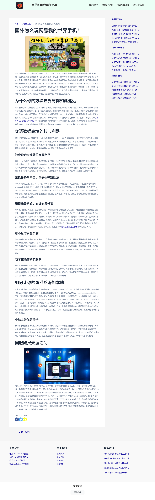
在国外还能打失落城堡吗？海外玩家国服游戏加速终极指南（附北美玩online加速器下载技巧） (125, 98)
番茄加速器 (77, 492)
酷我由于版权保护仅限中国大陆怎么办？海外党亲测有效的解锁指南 (125, 34)
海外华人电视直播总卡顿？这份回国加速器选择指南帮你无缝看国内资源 (125, 58)
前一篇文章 (25, 432)
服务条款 (60, 454)
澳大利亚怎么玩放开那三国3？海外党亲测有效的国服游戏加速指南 (125, 86)
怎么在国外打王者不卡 (70, 227)
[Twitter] (21, 419)
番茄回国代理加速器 (44, 5)
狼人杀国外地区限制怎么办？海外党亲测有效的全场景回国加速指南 (125, 38)
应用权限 (60, 460)
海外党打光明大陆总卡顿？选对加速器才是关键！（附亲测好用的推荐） (125, 82)
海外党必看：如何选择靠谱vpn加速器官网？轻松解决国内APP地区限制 (125, 70)
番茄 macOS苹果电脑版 (18, 457)
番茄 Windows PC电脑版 (18, 454)
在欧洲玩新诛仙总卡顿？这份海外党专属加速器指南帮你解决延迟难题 (125, 90)
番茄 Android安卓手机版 (19, 464)
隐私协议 (60, 457)
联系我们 (60, 464)
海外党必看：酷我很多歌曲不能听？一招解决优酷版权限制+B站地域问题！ (125, 30)
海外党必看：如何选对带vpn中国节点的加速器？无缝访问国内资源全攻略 (125, 62)
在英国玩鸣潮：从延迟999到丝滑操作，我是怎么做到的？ (125, 94)
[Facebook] (17, 419)
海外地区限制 (138, 5)
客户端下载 (93, 5)
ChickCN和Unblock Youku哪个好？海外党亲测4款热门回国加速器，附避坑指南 (125, 66)
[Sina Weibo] (25, 419)
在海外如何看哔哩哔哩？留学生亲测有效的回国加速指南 (125, 26)
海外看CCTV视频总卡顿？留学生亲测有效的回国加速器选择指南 (125, 42)
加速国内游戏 (107, 5)
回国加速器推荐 (123, 5)
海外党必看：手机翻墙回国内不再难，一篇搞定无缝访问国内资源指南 (125, 54)
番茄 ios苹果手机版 (17, 460)
